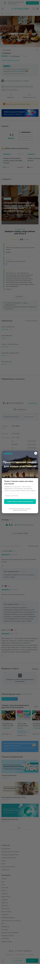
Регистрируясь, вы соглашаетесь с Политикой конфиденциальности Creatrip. (20, 509)
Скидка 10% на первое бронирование (20, 501)
